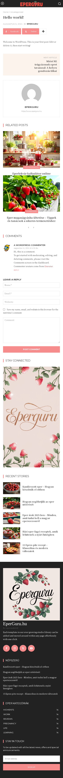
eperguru (32, 24)
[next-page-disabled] (33, 228)
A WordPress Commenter (29, 245)
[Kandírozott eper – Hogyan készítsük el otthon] (11, 488)
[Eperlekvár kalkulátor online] (31, 149)
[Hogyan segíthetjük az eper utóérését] (11, 503)
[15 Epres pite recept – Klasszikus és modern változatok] (11, 548)
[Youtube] (31, 648)
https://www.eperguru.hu (31, 111)
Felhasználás (31, 167)
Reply (16, 270)
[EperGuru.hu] (31, 3)
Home (5, 12)
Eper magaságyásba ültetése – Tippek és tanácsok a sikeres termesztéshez (31, 219)
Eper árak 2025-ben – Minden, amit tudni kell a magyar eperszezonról (39, 518)
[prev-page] (28, 228)
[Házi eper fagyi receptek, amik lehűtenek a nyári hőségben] (11, 533)
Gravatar (48, 266)
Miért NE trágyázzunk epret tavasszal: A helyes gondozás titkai (45, 66)
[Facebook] (6, 648)
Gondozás (31, 211)
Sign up (31, 767)
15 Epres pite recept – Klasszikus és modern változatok (35, 547)
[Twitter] (23, 648)
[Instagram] (14, 648)
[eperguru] (31, 94)
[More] (43, 31)
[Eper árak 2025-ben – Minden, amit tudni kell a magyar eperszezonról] (11, 518)
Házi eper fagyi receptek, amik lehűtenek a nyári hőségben (40, 533)
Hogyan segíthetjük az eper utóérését (38, 503)
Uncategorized (16, 12)
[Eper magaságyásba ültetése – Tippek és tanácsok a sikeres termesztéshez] (31, 193)
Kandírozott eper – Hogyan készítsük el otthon (38, 488)
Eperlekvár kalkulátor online (31, 173)
